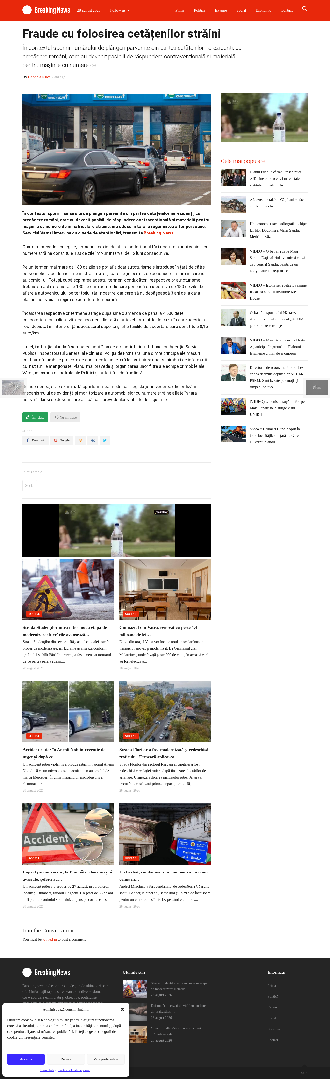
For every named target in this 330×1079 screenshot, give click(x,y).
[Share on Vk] (92, 440)
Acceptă (26, 1059)
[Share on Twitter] (105, 440)
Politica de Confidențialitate (74, 1070)
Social (241, 10)
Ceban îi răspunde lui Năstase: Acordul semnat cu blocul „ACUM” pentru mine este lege (277, 319)
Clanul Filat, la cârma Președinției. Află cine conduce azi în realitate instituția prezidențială (276, 178)
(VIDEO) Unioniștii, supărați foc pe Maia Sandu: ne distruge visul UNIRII (277, 408)
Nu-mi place (68, 417)
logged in (50, 939)
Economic (263, 10)
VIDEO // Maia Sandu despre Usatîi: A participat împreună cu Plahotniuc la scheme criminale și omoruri (278, 346)
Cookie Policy (48, 1070)
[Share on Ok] (80, 440)
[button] (122, 1009)
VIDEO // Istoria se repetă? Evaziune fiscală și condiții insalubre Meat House (278, 291)
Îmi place (37, 417)
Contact (287, 10)
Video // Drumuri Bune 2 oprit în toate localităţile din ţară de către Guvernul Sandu (275, 435)
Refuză (66, 1059)
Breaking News (158, 232)
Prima (179, 10)
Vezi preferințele (105, 1059)
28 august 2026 (88, 10)
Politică (199, 10)
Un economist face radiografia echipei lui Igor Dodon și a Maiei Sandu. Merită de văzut (279, 230)
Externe (221, 10)
